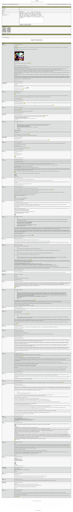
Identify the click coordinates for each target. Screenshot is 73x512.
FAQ (37, 1)
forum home (40, 1)
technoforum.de (49, 4)
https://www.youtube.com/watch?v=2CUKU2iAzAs (39, 395)
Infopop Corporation (38, 510)
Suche (36, 1)
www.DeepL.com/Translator (21, 78)
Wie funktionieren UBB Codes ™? (6, 33)
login (31, 1)
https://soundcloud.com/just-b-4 (19, 328)
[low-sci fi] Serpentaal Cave (63, 4)
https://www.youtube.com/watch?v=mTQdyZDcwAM (22, 209)
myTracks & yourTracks (55, 4)
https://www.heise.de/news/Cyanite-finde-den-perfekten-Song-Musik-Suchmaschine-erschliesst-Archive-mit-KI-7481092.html (31, 450)
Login (14, 4)
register (34, 1)
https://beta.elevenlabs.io (36, 378)
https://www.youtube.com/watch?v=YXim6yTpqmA (22, 212)
